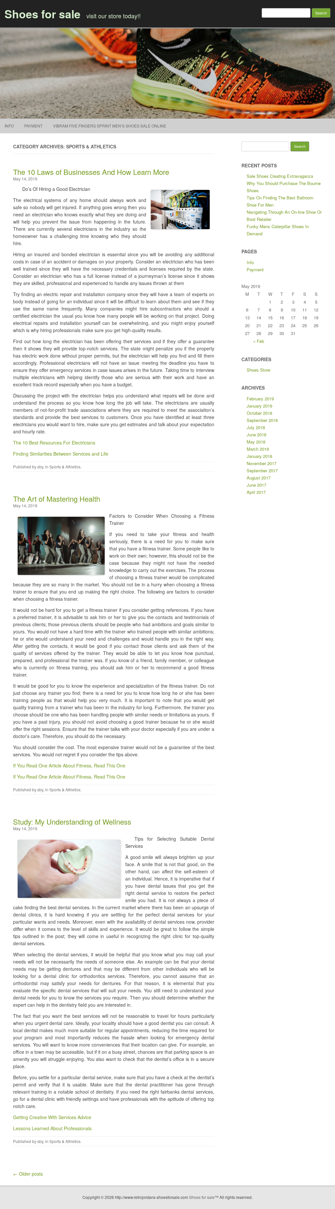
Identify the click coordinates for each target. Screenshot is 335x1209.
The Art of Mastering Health (56, 499)
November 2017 (261, 463)
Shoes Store (258, 370)
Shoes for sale (42, 14)
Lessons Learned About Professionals (52, 1128)
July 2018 (256, 427)
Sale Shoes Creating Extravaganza (280, 176)
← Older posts (28, 1173)
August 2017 (259, 478)
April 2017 (256, 492)
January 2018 (259, 456)
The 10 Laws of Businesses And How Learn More (91, 172)
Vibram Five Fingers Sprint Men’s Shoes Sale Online (109, 125)
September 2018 (262, 420)
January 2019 (259, 406)
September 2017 (262, 470)
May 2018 (256, 442)
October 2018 (259, 413)
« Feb (258, 341)
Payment (33, 125)
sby (40, 466)
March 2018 (258, 449)
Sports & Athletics (64, 466)
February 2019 (260, 398)
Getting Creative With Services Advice (52, 1117)
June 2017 (256, 485)
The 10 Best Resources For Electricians (54, 442)
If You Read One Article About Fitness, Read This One (69, 765)
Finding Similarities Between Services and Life (60, 453)
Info (9, 125)
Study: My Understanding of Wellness (72, 821)
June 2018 (256, 434)
